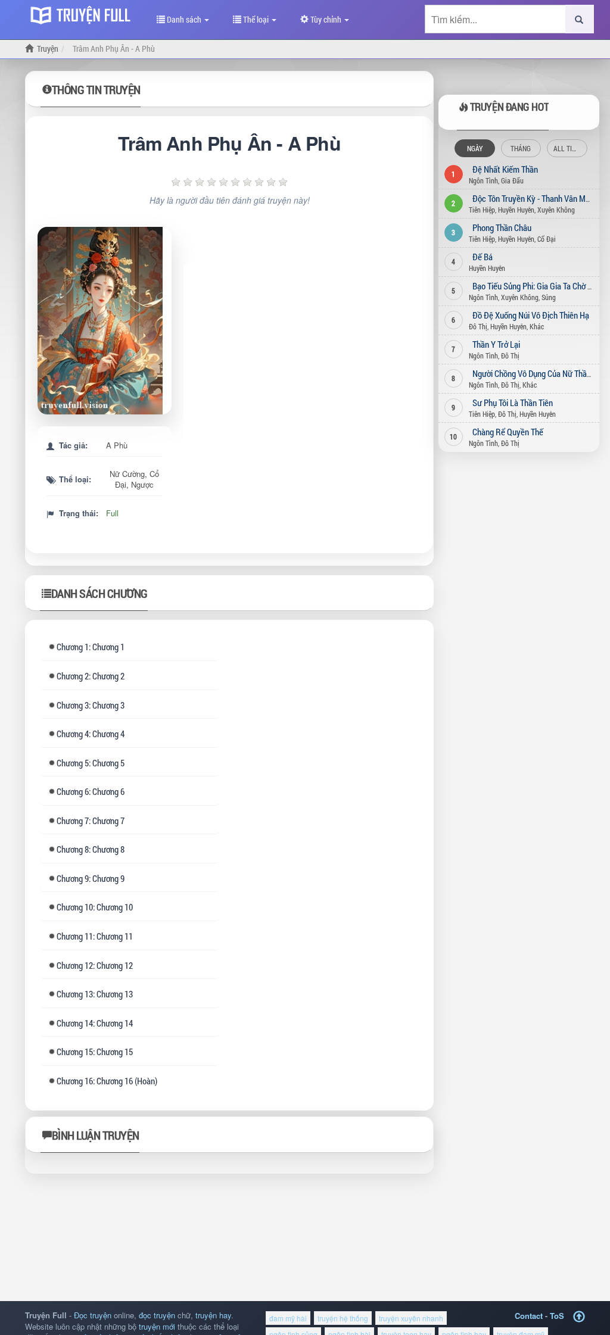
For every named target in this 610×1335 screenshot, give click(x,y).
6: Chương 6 (91, 791)
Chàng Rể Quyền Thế (507, 432)
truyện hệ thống (343, 1318)
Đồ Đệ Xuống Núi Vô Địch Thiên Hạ (530, 315)
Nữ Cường (127, 473)
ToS (557, 1315)
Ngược (142, 484)
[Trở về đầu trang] (579, 1316)
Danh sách (184, 19)
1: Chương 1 (91, 647)
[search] (579, 19)
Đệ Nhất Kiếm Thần (505, 169)
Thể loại (255, 19)
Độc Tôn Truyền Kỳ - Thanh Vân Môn (533, 198)
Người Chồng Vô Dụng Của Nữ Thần (531, 373)
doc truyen (83, 13)
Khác (537, 326)
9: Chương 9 (91, 878)
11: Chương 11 (95, 936)
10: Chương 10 (95, 907)
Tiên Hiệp (482, 209)
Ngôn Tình (483, 180)
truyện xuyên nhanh (411, 1318)
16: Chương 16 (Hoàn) (107, 1081)
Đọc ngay (108, 321)
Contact (529, 1315)
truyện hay (213, 1315)
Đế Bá (482, 257)
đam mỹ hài (288, 1318)
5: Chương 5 (91, 763)
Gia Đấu (512, 180)
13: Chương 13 (95, 994)
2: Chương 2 (91, 676)
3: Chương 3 (91, 705)
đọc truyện (157, 1315)
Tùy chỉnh (326, 19)
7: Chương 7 (91, 820)
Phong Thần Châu (501, 227)
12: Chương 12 (95, 965)
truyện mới (157, 1326)
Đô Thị (478, 326)
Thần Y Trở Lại (496, 344)
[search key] (495, 19)
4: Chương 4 (91, 734)
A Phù (116, 445)
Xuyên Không (556, 209)
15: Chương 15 (95, 1052)
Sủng (548, 297)
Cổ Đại (546, 239)
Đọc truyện (92, 1315)
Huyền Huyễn (516, 209)
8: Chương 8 (91, 849)
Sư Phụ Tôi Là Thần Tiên (512, 402)
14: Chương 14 (95, 1023)
